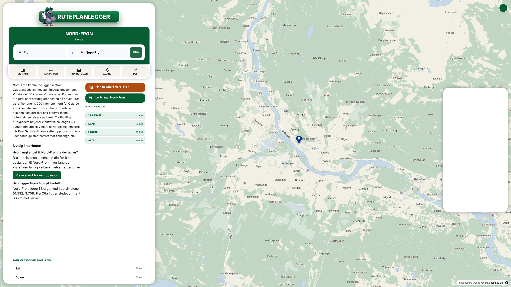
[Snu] (72, 52)
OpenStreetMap (481, 282)
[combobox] (43, 52)
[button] (299, 140)
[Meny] (503, 8)
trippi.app (464, 282)
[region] (255, 143)
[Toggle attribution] (506, 282)
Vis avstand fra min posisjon (37, 175)
